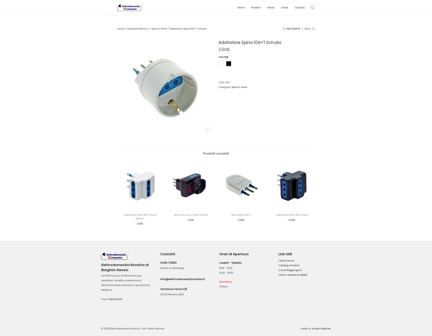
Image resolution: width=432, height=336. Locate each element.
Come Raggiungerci (290, 270)
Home (120, 28)
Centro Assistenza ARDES (292, 275)
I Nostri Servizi (286, 260)
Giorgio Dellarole (321, 328)
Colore (223, 57)
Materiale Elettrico (137, 28)
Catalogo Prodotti (288, 265)
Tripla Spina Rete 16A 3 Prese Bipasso (140, 216)
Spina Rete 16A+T (241, 215)
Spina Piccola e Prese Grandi (190, 215)
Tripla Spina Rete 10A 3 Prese (291, 215)
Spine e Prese (159, 28)
